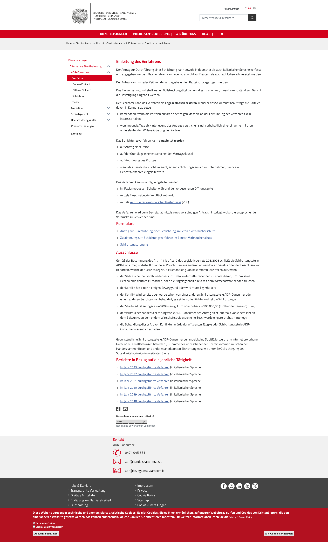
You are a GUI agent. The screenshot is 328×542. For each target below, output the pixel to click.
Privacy (142, 490)
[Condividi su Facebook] (118, 410)
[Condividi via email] (125, 410)
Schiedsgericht (79, 114)
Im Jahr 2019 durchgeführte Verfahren (144, 394)
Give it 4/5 (138, 422)
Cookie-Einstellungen (151, 505)
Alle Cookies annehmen (279, 533)
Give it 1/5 (119, 422)
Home (69, 43)
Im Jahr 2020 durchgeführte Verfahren (144, 387)
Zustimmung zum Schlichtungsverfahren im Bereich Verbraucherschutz (166, 237)
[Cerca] (252, 17)
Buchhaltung (79, 505)
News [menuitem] (206, 34)
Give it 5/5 (144, 422)
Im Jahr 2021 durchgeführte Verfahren (144, 381)
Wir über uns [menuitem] (186, 34)
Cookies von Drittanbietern (49, 527)
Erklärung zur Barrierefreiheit (91, 500)
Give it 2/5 (125, 422)
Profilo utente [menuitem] (222, 34)
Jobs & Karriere (81, 485)
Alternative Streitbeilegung (109, 43)
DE (249, 8)
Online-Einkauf (81, 84)
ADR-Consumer (133, 43)
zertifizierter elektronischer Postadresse (155, 202)
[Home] (106, 13)
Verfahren (78, 78)
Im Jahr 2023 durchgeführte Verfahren (144, 367)
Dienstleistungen (84, 43)
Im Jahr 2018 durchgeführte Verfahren (144, 401)
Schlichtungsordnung (134, 244)
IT (245, 8)
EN (254, 8)
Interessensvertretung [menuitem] (151, 34)
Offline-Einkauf (81, 90)
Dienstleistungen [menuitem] (113, 34)
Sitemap (143, 500)
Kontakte (76, 134)
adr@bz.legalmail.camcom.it (144, 470)
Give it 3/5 (131, 422)
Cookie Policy (146, 495)
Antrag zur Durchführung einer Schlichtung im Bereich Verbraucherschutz (167, 231)
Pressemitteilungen (82, 126)
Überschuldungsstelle (83, 120)
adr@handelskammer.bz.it (143, 461)
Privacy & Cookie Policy (240, 517)
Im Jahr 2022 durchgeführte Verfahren (144, 374)
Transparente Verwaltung (88, 490)
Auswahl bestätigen (46, 533)
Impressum (145, 485)
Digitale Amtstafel (83, 495)
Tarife (75, 102)
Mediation (77, 108)
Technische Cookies (46, 523)
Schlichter (78, 96)
